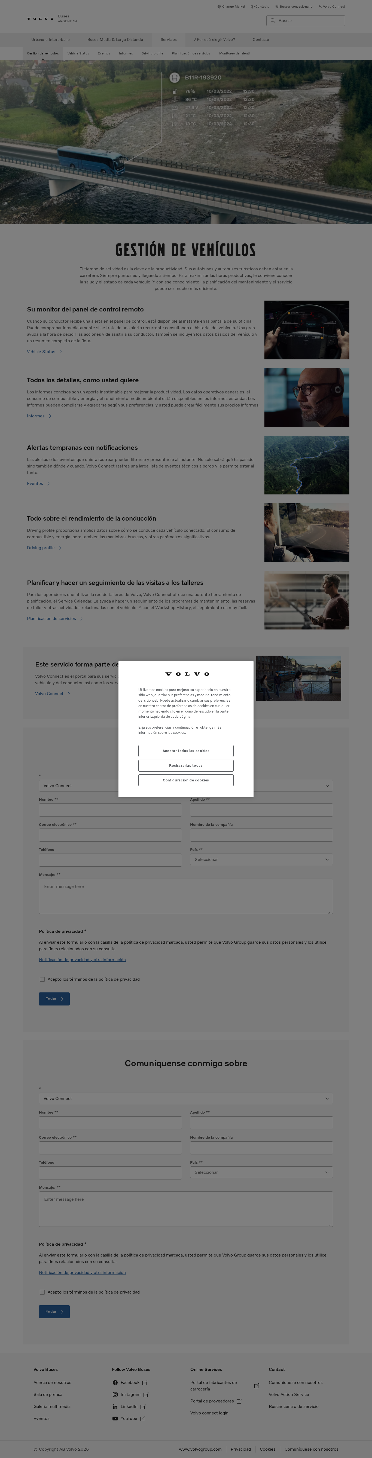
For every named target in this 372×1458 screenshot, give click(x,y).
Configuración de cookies (186, 780)
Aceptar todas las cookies (186, 750)
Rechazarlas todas (186, 765)
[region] (186, 729)
